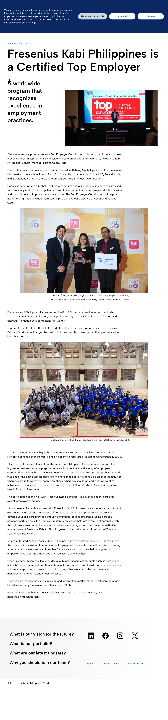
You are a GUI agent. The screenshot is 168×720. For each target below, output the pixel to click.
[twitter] (135, 635)
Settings (151, 16)
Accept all (122, 16)
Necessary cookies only (92, 16)
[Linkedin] (91, 635)
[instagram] (120, 635)
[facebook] (105, 635)
